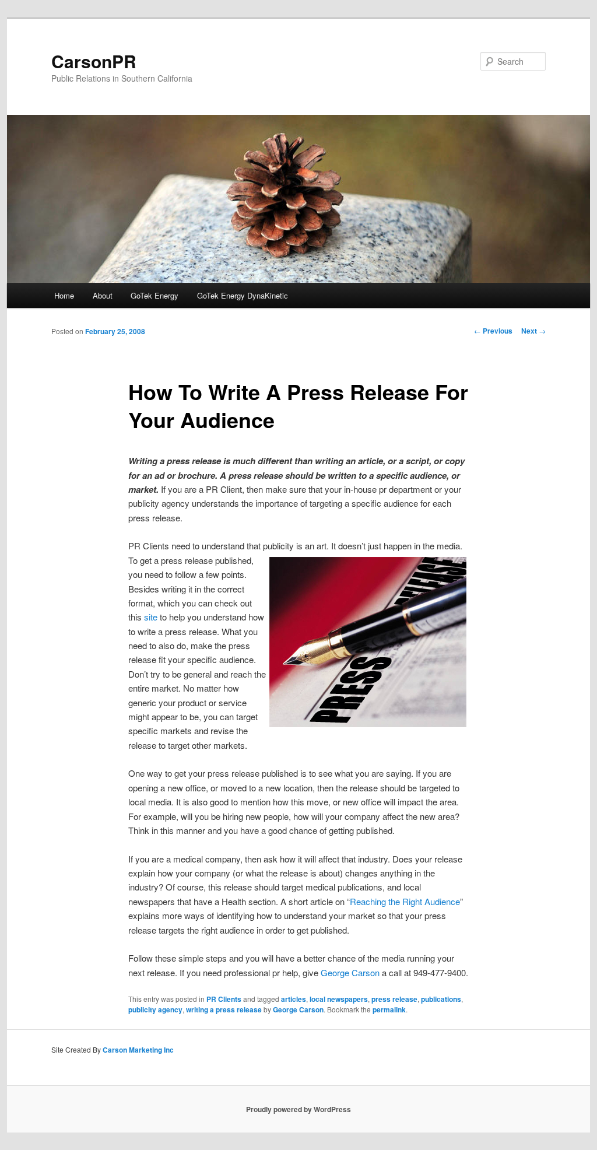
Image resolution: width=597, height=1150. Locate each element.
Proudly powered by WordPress (298, 1109)
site (150, 617)
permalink (389, 1009)
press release (394, 999)
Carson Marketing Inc (138, 1049)
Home (64, 295)
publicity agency (155, 1009)
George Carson (350, 972)
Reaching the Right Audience (405, 901)
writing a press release (224, 1009)
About (103, 295)
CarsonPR (93, 60)
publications (441, 999)
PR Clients (223, 999)
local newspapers (339, 999)
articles (293, 999)
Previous (493, 330)
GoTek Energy (154, 295)
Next (533, 330)
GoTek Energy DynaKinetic (242, 295)
